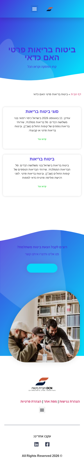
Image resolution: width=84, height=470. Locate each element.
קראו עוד (42, 139)
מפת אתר (50, 401)
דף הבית (76, 94)
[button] (34, 9)
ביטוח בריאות (42, 159)
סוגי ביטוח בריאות (42, 111)
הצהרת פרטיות (31, 401)
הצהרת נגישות (69, 401)
